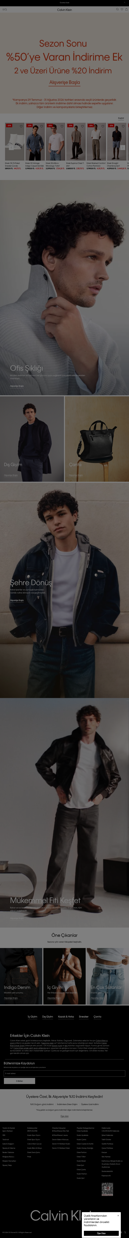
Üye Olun (101, 1233)
